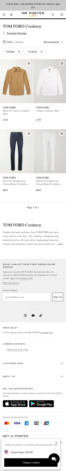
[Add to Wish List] (29, 63)
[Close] (56, 443)
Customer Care (46, 332)
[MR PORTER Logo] (16, 436)
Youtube (33, 315)
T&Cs (12, 278)
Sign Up (58, 296)
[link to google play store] (41, 403)
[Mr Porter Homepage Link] (33, 14)
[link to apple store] (15, 403)
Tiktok (40, 315)
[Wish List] (11, 14)
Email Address (10, 290)
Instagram (25, 315)
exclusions (23, 278)
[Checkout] (60, 14)
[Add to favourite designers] (4, 33)
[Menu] (4, 14)
